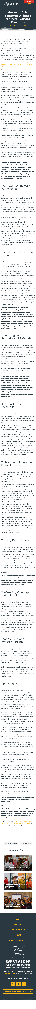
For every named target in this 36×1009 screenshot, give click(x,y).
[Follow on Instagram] (13, 984)
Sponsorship (18, 930)
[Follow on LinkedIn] (18, 984)
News (24, 26)
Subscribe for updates (18, 991)
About (18, 920)
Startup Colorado (10, 974)
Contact (18, 925)
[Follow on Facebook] (24, 984)
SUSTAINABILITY (18, 940)
